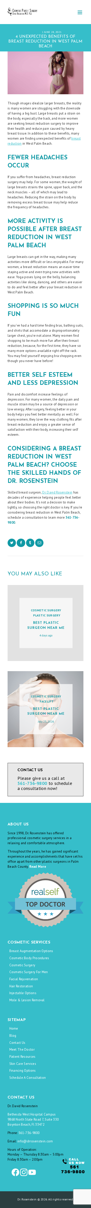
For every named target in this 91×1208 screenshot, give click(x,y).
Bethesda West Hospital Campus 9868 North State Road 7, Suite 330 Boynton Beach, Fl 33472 (33, 1119)
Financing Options (22, 1070)
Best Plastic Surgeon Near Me (45, 625)
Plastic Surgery (46, 615)
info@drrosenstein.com (35, 1141)
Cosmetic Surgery (46, 610)
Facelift (46, 701)
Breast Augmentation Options (31, 951)
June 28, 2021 (53, 32)
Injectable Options (22, 993)
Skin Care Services (22, 1064)
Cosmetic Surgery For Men (28, 972)
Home (13, 1028)
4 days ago (46, 635)
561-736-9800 (29, 1133)
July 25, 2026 (46, 721)
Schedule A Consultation (27, 1077)
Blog (12, 1035)
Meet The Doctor (22, 1049)
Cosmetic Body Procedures (29, 958)
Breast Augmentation (26, 28)
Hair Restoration (21, 986)
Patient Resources (22, 1056)
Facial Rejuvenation (23, 979)
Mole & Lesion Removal (27, 1000)
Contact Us (17, 1043)
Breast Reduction (54, 28)
